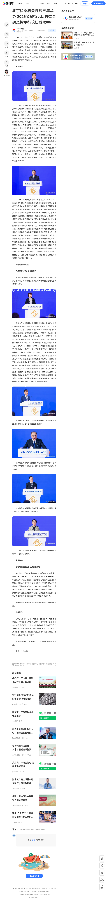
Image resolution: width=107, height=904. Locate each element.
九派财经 (15, 721)
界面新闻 (15, 687)
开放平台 (44, 888)
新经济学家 (16, 738)
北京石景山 (16, 822)
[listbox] (34, 747)
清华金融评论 (16, 805)
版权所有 (36, 897)
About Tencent (23, 888)
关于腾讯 (15, 888)
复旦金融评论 (16, 788)
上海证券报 (16, 755)
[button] (89, 18)
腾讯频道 (40, 891)
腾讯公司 (31, 897)
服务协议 (31, 888)
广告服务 (50, 888)
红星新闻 (15, 704)
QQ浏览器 (33, 891)
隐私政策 (37, 888)
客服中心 (46, 891)
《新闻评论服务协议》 (40, 829)
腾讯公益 (26, 891)
